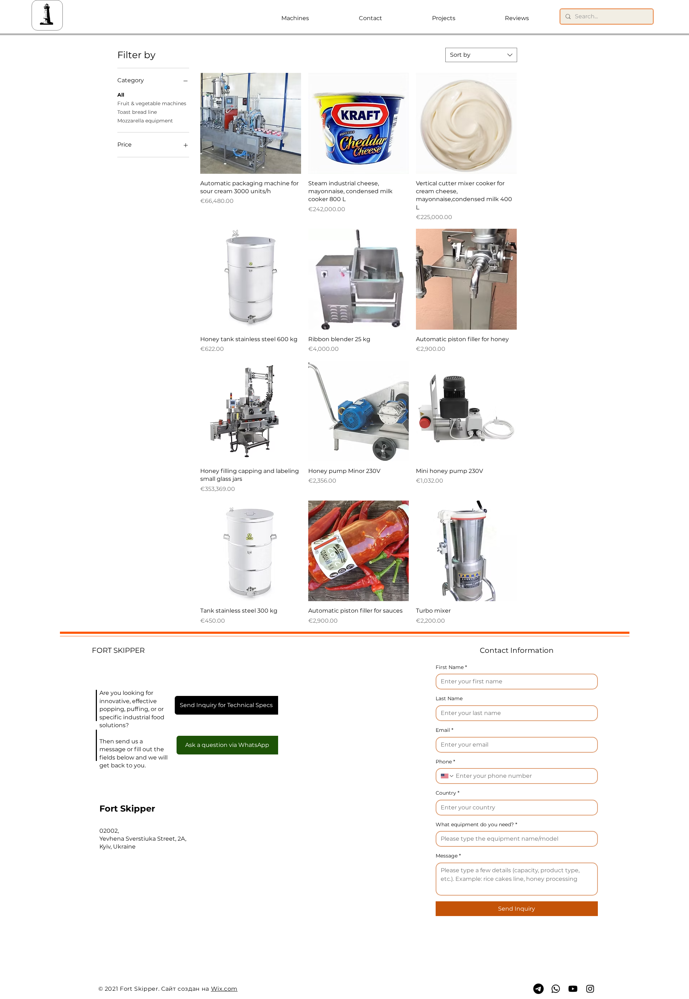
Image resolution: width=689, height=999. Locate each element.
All (120, 95)
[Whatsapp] (555, 989)
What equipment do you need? (476, 824)
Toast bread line (137, 112)
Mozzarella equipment (145, 120)
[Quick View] (250, 123)
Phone (445, 761)
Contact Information (517, 650)
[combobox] (481, 55)
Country (447, 793)
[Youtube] (573, 989)
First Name (451, 667)
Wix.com (224, 988)
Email (444, 730)
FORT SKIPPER (118, 650)
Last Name (449, 698)
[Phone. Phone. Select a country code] (447, 776)
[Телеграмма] (538, 989)
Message (448, 855)
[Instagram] (590, 989)
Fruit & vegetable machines (151, 103)
